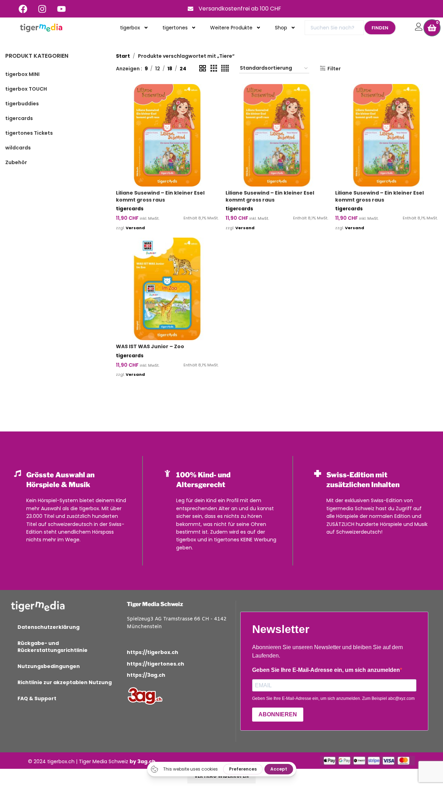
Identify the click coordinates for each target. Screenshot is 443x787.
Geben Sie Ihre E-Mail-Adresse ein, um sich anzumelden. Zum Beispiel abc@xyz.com (333, 698)
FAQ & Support (37, 698)
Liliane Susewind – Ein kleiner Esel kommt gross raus (160, 196)
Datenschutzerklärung (48, 627)
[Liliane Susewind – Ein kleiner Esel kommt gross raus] (167, 135)
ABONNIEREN (277, 714)
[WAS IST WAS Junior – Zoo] (167, 289)
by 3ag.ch (142, 761)
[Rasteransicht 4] (225, 68)
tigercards (130, 208)
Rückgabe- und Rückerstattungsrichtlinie (53, 647)
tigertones (175, 27)
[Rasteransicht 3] (213, 68)
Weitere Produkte (231, 27)
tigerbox (130, 27)
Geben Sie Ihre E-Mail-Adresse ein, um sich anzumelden (326, 670)
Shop (281, 27)
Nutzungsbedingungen (49, 666)
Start (123, 55)
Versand (135, 228)
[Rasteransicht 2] (202, 68)
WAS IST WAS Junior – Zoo (150, 346)
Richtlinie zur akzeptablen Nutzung (65, 682)
